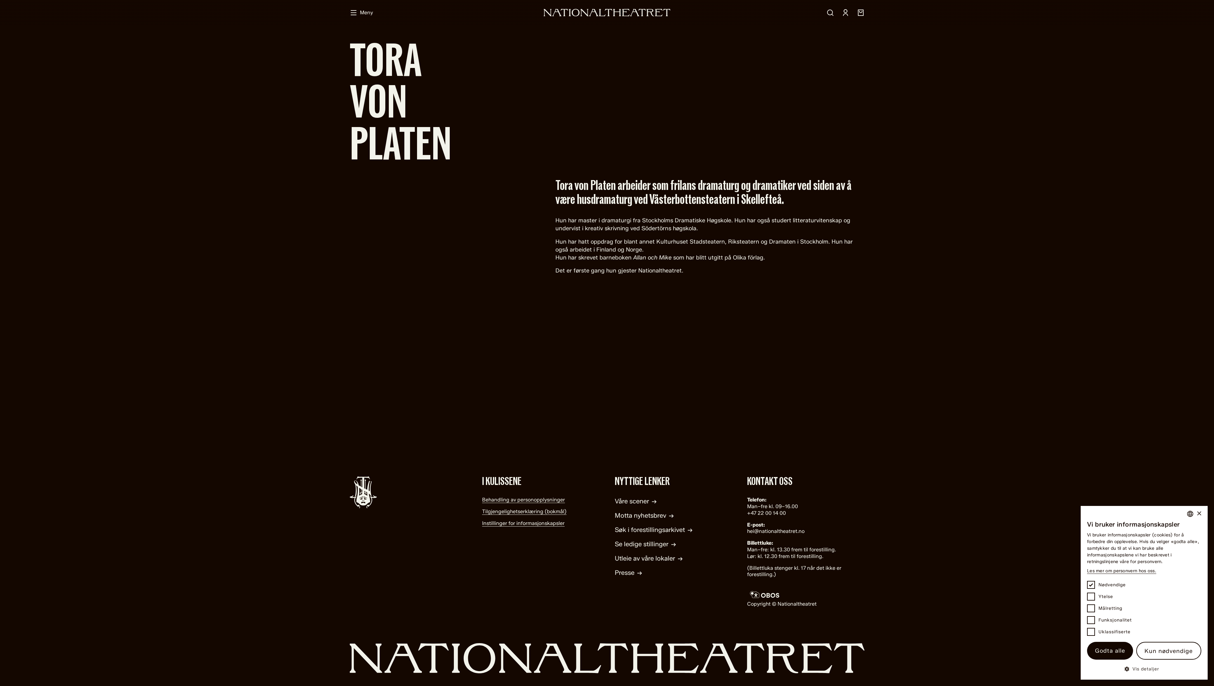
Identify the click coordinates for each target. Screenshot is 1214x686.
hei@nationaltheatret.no (776, 531)
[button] (1144, 668)
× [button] (1199, 513)
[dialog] (1144, 593)
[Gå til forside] (607, 658)
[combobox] (1190, 514)
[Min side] (845, 13)
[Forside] (607, 12)
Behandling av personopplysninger (523, 500)
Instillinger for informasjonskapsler (523, 523)
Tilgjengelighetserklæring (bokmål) (524, 511)
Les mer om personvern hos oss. (1121, 571)
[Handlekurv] (861, 13)
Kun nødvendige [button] (1168, 651)
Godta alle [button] (1110, 650)
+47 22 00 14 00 (766, 513)
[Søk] (830, 13)
